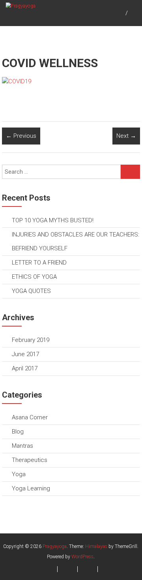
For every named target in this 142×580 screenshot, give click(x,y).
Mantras (22, 445)
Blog (18, 431)
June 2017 (25, 354)
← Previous (21, 135)
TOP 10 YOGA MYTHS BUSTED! (52, 220)
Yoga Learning (31, 488)
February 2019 (30, 339)
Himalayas (96, 546)
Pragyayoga (55, 546)
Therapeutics (29, 460)
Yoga (19, 474)
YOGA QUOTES (31, 291)
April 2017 (24, 368)
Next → (126, 135)
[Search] (130, 172)
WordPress (82, 556)
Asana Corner (30, 417)
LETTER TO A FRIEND (39, 262)
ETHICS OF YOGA (34, 276)
